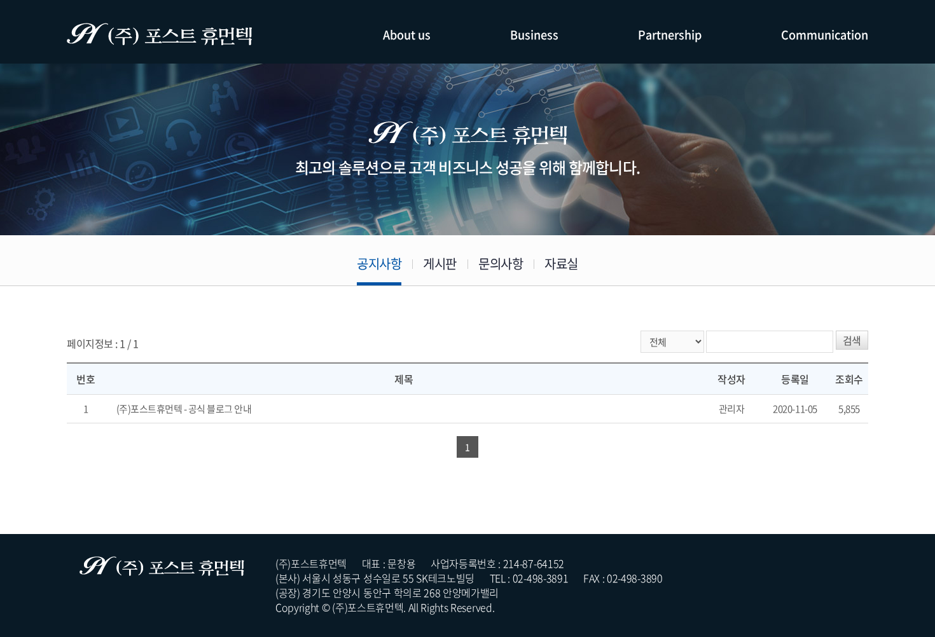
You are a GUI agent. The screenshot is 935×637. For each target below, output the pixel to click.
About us (407, 34)
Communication (824, 34)
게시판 (440, 263)
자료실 (561, 263)
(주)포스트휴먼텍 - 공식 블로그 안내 (184, 409)
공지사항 (379, 263)
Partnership (670, 34)
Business (534, 34)
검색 (852, 340)
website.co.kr (583, 607)
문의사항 (500, 263)
